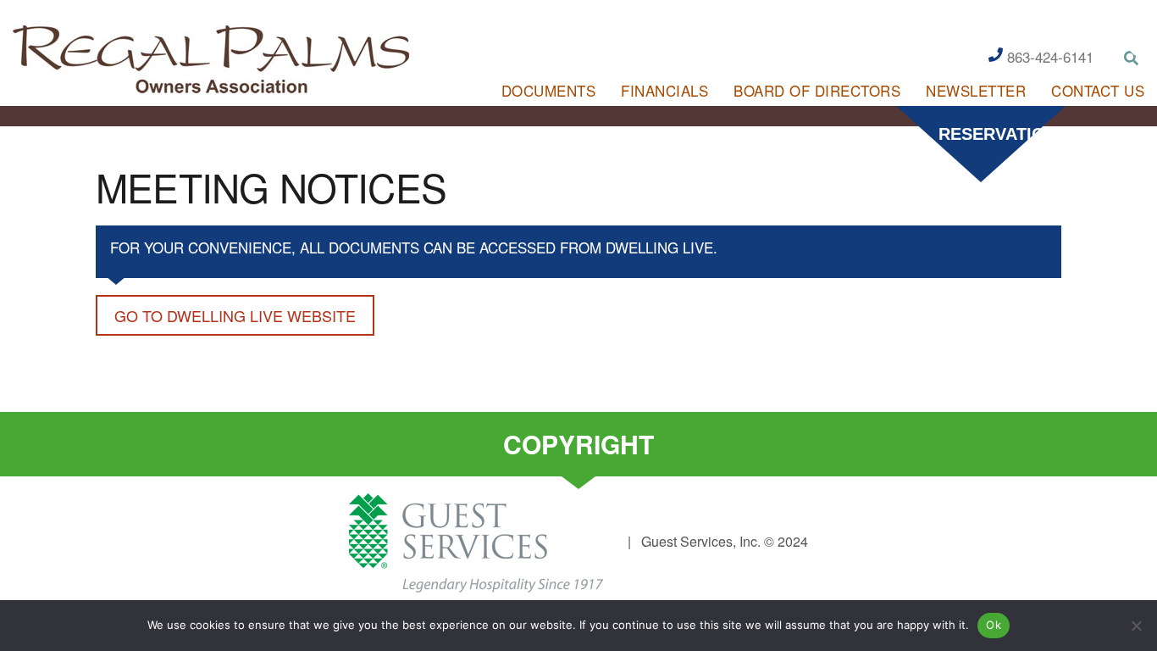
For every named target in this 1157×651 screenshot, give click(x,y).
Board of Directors (817, 90)
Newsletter (976, 90)
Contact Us (1097, 90)
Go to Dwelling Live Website (235, 315)
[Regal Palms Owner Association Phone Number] (995, 53)
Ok (993, 625)
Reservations (989, 134)
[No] (1135, 625)
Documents (548, 90)
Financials (664, 90)
